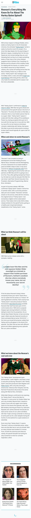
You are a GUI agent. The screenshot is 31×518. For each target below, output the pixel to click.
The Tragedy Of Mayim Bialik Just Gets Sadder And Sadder (7, 482)
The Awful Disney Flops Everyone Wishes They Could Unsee (22, 504)
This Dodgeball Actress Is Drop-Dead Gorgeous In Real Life (22, 482)
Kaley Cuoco (5, 386)
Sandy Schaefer (7, 18)
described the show (15, 304)
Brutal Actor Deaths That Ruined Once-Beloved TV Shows (7, 503)
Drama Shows (11, 6)
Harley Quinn (20, 47)
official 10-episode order (16, 169)
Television (4, 6)
